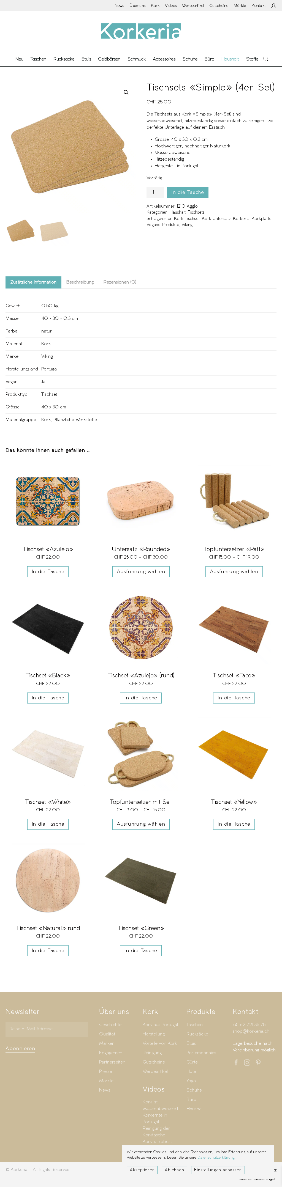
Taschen (194, 1025)
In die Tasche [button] (48, 572)
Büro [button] (209, 59)
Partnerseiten (112, 1062)
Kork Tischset (187, 219)
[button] (266, 58)
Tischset (49, 394)
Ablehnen (174, 1170)
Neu (19, 59)
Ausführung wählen (141, 572)
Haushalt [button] (230, 59)
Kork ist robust (157, 1142)
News (119, 5)
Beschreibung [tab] (80, 282)
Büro (191, 1100)
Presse (105, 1072)
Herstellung (154, 1034)
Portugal (49, 369)
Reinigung (152, 1053)
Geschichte (110, 1025)
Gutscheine (219, 5)
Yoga (191, 1081)
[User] (273, 6)
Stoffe (252, 59)
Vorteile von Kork (160, 1044)
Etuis (191, 1044)
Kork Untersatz (216, 219)
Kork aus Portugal (160, 1025)
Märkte (240, 5)
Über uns (137, 5)
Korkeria (241, 219)
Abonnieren (20, 1048)
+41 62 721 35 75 (249, 1025)
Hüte (191, 1072)
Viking (186, 225)
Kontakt (258, 5)
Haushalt (178, 213)
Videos (171, 5)
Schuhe (194, 1090)
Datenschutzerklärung (216, 1157)
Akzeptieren (142, 1170)
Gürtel (192, 1062)
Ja (43, 382)
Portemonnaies (201, 1053)
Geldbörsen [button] (109, 59)
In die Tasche (187, 192)
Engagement (111, 1053)
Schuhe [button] (190, 59)
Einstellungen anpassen (218, 1170)
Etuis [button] (86, 59)
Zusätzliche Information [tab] (33, 282)
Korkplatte (262, 219)
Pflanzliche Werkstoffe (75, 420)
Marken (107, 1044)
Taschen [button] (38, 59)
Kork (155, 5)
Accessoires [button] (164, 59)
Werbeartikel (193, 5)
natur (46, 331)
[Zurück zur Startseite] (141, 31)
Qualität (107, 1034)
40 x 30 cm (53, 407)
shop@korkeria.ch (251, 1031)
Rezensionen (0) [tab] (120, 282)
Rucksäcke (63, 59)
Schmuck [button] (137, 59)
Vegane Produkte (163, 225)
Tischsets (196, 213)
